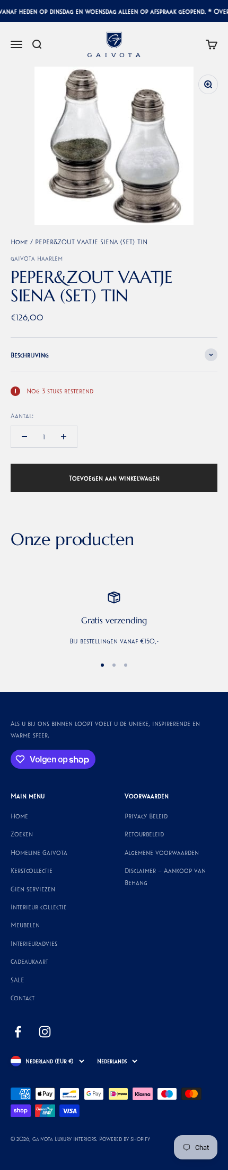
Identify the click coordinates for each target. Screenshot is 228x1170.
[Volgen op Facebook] (18, 1032)
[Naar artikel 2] (114, 665)
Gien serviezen (33, 888)
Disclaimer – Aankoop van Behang (165, 876)
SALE (17, 979)
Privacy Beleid (146, 815)
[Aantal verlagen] (24, 436)
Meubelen (25, 924)
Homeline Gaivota (39, 852)
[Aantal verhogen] (63, 436)
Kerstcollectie (31, 870)
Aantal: (22, 415)
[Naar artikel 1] (102, 665)
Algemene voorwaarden (162, 852)
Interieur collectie (39, 906)
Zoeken (22, 833)
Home (19, 241)
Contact (22, 997)
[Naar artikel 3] (125, 665)
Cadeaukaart (29, 961)
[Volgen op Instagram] (45, 1032)
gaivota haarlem (37, 258)
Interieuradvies (34, 943)
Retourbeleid (144, 833)
